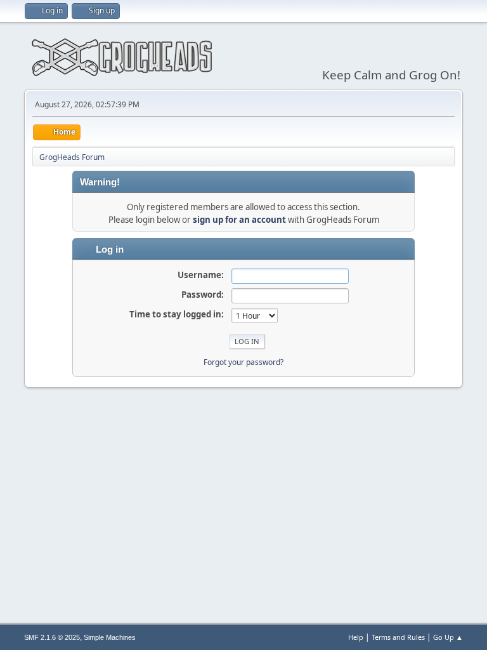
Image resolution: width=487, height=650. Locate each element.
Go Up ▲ (448, 637)
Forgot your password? (243, 362)
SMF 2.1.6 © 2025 (52, 637)
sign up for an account (239, 219)
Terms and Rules (398, 637)
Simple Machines (110, 637)
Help (355, 637)
